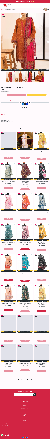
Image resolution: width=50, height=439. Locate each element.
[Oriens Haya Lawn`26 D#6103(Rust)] (41, 324)
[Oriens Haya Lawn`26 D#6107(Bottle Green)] (25, 293)
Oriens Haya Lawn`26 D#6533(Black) (41, 181)
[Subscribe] (34, 394)
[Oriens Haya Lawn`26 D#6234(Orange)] (41, 232)
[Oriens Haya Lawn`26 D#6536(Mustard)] (41, 141)
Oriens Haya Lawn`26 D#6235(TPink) (25, 242)
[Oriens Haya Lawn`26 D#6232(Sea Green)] (25, 263)
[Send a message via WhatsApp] (1, 435)
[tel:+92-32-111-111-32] (47, 5)
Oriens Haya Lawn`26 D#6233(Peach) (8, 273)
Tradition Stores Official (6, 85)
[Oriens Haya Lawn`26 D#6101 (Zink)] (25, 353)
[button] (45, 5)
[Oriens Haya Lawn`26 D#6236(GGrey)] (8, 232)
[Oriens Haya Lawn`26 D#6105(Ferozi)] (8, 324)
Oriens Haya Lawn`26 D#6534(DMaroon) (25, 182)
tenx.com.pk (33, 432)
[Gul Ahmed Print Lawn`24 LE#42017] (25, 141)
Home (2, 9)
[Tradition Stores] (7, 5)
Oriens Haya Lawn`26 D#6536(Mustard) (41, 152)
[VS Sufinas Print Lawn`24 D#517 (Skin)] (8, 141)
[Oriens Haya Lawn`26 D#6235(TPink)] (25, 232)
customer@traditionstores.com (6, 423)
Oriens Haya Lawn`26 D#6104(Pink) (25, 334)
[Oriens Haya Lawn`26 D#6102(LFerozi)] (8, 353)
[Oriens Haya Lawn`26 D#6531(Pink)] (8, 202)
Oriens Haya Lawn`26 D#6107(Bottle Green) (25, 304)
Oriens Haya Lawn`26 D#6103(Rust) (41, 334)
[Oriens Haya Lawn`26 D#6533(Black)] (41, 171)
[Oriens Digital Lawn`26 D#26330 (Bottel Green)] (41, 353)
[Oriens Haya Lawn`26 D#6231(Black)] (41, 263)
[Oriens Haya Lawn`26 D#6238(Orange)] (25, 202)
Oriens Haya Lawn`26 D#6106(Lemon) (41, 304)
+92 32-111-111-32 (4, 425)
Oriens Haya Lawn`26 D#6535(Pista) (8, 181)
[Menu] (1, 5)
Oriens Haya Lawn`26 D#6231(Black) (41, 273)
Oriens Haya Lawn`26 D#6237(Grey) (41, 212)
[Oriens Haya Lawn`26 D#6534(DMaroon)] (25, 171)
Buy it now (36, 94)
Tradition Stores (19, 432)
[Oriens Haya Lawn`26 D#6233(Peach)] (8, 263)
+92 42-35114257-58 (5, 429)
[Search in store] (49, 5)
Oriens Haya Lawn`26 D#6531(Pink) (8, 212)
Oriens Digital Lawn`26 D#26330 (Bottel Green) (41, 364)
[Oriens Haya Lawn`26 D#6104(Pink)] (25, 324)
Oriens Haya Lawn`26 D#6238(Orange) (25, 213)
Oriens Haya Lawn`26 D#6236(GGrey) (8, 242)
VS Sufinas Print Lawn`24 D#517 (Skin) (8, 151)
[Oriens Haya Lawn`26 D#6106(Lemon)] (41, 293)
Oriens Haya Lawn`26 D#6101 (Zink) (25, 363)
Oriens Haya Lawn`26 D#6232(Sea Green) (25, 274)
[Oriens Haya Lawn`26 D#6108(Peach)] (8, 293)
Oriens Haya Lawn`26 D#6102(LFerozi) (8, 364)
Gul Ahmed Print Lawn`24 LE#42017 (25, 151)
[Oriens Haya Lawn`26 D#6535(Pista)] (8, 171)
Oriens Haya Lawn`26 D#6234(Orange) (41, 243)
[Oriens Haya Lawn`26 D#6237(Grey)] (41, 202)
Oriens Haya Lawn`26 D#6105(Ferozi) (8, 334)
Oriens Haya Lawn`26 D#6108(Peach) (8, 303)
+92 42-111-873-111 (5, 427)
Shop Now (31, 1)
